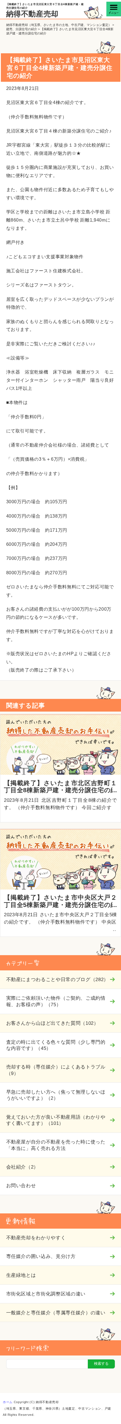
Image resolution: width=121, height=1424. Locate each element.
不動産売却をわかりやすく (36, 1237)
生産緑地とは (21, 1275)
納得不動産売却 (32, 14)
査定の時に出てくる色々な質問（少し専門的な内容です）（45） (56, 1045)
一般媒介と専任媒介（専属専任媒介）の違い (56, 1312)
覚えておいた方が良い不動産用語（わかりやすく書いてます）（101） (56, 1120)
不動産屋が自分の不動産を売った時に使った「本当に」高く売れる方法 (56, 1145)
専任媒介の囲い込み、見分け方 (41, 1256)
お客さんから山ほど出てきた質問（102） (52, 1023)
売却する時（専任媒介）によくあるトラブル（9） (56, 1070)
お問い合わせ (21, 1185)
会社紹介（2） (22, 1167)
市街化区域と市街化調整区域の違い (46, 1294)
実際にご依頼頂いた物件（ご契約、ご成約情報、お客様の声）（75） (56, 1001)
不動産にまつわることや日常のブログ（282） (57, 979)
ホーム (8, 1402)
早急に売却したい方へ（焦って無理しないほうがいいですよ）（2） (56, 1095)
